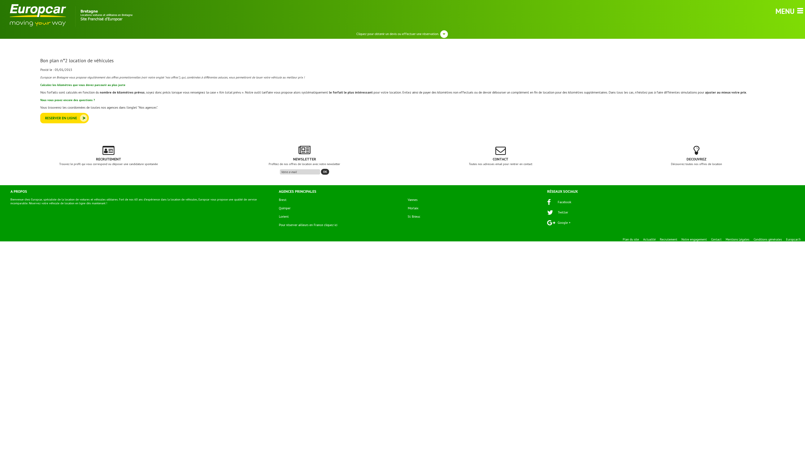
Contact (716, 239)
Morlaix (413, 208)
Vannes (413, 200)
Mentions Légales (737, 239)
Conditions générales (768, 239)
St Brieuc (414, 216)
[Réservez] (64, 122)
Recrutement (668, 239)
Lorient (284, 216)
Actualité (649, 239)
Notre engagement (694, 239)
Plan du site (631, 239)
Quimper (285, 208)
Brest (283, 200)
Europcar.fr (793, 239)
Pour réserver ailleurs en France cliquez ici (308, 225)
